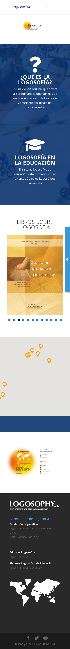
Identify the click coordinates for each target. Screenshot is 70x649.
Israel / (14, 537)
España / (36, 528)
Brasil (26, 556)
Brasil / (27, 528)
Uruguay (34, 537)
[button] (9, 320)
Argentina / (16, 528)
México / (23, 537)
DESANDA (49, 644)
